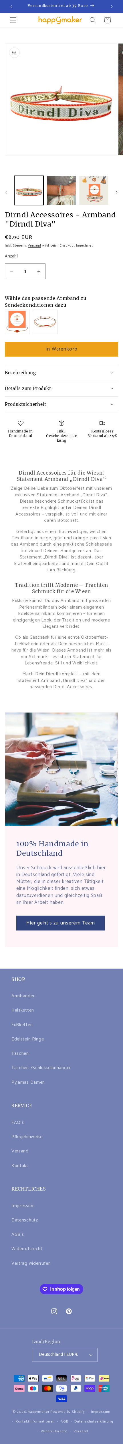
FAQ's (17, 1122)
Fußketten (22, 1025)
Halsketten (22, 1010)
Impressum (23, 1206)
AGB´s (17, 1234)
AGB (64, 1422)
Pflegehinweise (27, 1137)
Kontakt (19, 1166)
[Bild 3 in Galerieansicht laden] (93, 190)
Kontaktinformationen (35, 1422)
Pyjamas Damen (28, 1082)
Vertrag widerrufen (31, 1263)
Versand (34, 245)
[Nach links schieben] (6, 192)
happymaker (38, 1412)
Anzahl (11, 256)
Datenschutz (24, 1220)
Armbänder (23, 996)
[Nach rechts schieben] (116, 192)
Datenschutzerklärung (93, 1422)
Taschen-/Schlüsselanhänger (41, 1068)
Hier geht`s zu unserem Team (60, 923)
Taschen (20, 1053)
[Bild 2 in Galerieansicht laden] (61, 190)
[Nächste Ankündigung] (112, 6)
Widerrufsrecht (27, 1249)
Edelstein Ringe (27, 1039)
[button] (13, 20)
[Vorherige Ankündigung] (11, 6)
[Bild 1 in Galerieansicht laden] (28, 190)
